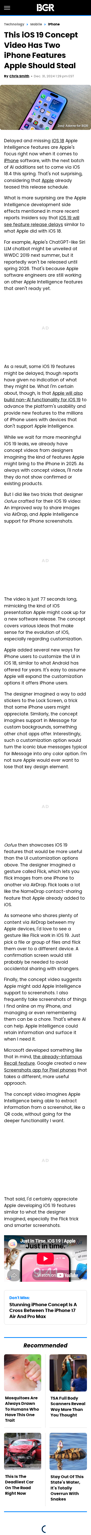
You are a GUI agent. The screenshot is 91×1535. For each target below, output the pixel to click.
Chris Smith (19, 76)
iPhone (54, 24)
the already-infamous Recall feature (43, 1060)
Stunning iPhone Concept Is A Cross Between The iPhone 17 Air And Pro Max (43, 1310)
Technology (14, 24)
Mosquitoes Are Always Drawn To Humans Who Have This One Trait (22, 1409)
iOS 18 (58, 141)
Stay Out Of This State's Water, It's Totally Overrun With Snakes (67, 1488)
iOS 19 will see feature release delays (41, 221)
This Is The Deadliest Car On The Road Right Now (19, 1485)
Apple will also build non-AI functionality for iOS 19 (43, 397)
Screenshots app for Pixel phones (40, 1070)
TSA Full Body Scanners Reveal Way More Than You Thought (68, 1407)
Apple (48, 181)
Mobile (36, 24)
